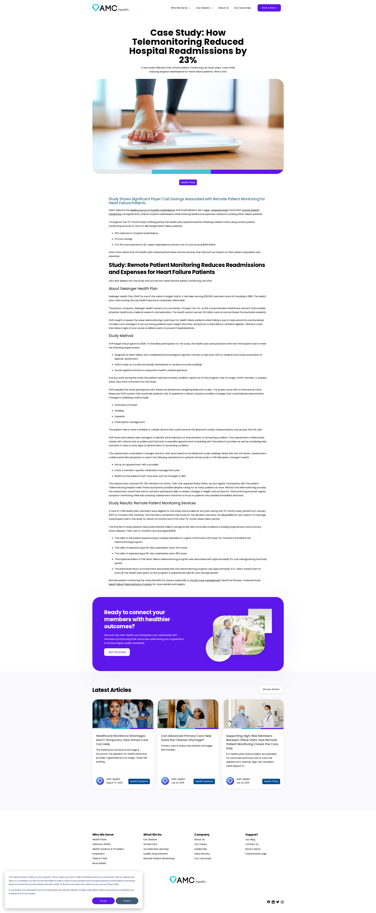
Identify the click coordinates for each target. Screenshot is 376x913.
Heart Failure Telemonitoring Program (130, 584)
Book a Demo (269, 7)
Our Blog (250, 839)
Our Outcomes (202, 858)
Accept (103, 900)
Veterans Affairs (101, 844)
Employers (98, 853)
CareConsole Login (256, 853)
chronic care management (205, 580)
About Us (199, 839)
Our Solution (150, 839)
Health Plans (99, 839)
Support (251, 834)
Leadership (200, 849)
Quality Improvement (155, 853)
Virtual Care (150, 844)
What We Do (152, 834)
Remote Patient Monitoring (158, 858)
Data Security (202, 853)
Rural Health (99, 863)
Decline (127, 900)
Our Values (200, 844)
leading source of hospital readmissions (152, 210)
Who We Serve (103, 834)
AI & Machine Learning (155, 849)
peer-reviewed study (216, 210)
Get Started (117, 652)
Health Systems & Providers (108, 849)
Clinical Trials (99, 858)
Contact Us (251, 844)
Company (201, 834)
